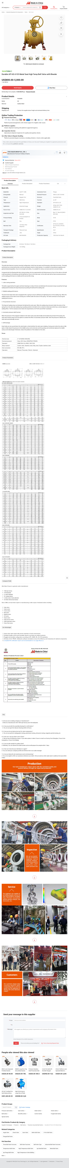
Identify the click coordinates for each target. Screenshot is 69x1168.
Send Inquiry (18, 88)
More (3, 1155)
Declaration (52, 1161)
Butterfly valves (22, 1113)
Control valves (38, 1113)
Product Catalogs (25, 1107)
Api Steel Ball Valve (41, 1148)
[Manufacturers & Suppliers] (34, 3)
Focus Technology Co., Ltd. (23, 1161)
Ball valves (4, 1113)
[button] (62, 183)
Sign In (4, 172)
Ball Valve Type (37, 1144)
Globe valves (37, 1110)
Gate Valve (25, 1132)
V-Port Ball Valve (48, 1132)
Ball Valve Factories (25, 1144)
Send (16, 1043)
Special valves (5, 1116)
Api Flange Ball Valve (8, 1152)
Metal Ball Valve (54, 1148)
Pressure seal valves (7, 1110)
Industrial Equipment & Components (14, 12)
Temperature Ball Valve (9, 1148)
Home (3, 12)
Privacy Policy (59, 1161)
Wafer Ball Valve (36, 1132)
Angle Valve (6, 1132)
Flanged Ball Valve (8, 1136)
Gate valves (21, 1110)
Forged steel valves (56, 1113)
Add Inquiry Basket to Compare (35, 64)
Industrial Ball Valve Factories (52, 1144)
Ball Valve (31, 12)
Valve (26, 12)
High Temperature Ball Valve (26, 1148)
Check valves (54, 1110)
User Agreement (44, 1161)
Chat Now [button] (52, 88)
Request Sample (30, 91)
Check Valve (16, 1132)
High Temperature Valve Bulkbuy (25, 1152)
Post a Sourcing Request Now (50, 1043)
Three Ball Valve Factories (9, 1144)
